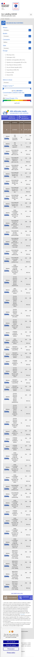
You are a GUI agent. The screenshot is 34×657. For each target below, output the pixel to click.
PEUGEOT (14, 348)
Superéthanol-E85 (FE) (13, 70)
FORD (14, 269)
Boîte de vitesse (7, 80)
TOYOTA (15, 281)
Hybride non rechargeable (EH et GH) (16, 62)
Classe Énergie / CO (10, 98)
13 (13, 85)
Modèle (5, 33)
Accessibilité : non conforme (24, 646)
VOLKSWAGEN (14, 243)
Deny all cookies (11, 645)
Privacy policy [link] (11, 652)
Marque (5, 27)
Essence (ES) (10, 72)
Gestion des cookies (26, 644)
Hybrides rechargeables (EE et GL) (16, 60)
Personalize (11, 649)
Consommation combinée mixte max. (14, 92)
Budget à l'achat (8, 86)
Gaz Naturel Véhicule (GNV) (14, 65)
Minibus (8, 136)
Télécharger (12, 597)
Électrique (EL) (10, 54)
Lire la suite (22, 614)
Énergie (5, 50)
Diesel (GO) (10, 75)
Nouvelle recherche (25, 117)
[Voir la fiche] (7, 139)
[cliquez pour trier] (6, 128)
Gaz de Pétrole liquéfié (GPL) (14, 67)
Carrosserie (6, 39)
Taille (4, 45)
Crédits (29, 643)
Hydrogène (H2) (11, 57)
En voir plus (17, 593)
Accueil (2, 18)
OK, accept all (11, 641)
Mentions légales (23, 643)
